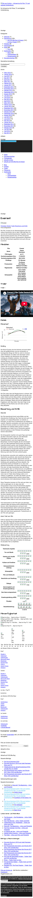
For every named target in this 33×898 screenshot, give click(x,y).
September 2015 (9, 113)
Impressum (4, 872)
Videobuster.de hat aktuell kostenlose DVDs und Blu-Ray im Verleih (17, 768)
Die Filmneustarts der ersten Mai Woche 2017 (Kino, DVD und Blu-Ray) (17, 854)
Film (8, 49)
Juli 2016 (7, 96)
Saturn (2, 705)
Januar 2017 (8, 85)
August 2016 (8, 94)
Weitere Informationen (25, 879)
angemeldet (10, 734)
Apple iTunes (4, 666)
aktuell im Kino (8, 160)
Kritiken (6, 166)
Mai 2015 (7, 120)
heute (5, 154)
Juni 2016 (7, 97)
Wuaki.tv (3, 654)
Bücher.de (4, 707)
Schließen (4, 896)
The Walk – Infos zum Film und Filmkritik (16, 835)
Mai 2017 (7, 78)
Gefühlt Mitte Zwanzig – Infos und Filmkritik (17, 833)
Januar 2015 (8, 122)
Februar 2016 (8, 104)
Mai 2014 (7, 133)
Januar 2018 (8, 74)
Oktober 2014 (8, 128)
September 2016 (9, 92)
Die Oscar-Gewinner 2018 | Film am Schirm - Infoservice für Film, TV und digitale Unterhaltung (17, 790)
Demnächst (7, 38)
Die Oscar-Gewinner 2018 (11, 761)
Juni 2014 (7, 131)
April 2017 (7, 80)
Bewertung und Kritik (21, 226)
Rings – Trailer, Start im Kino (12, 860)
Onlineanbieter (11, 54)
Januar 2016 (8, 106)
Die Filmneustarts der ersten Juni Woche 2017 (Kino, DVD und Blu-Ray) (18, 775)
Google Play (4, 662)
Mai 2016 (7, 99)
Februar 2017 (8, 83)
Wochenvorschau (9, 58)
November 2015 (9, 110)
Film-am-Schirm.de (6, 870)
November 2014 (9, 126)
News (9, 53)
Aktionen (6, 37)
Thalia (2, 703)
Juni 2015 (7, 119)
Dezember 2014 (8, 124)
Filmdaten (4, 226)
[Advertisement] (9, 20)
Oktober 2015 (8, 112)
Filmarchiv (7, 170)
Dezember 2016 (8, 87)
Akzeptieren (4, 880)
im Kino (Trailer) (12, 42)
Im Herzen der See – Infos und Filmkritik (16, 831)
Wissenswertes (11, 56)
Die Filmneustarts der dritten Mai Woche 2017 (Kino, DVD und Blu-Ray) (18, 850)
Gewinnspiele (8, 45)
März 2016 (7, 103)
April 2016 (7, 101)
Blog (5, 165)
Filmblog (6, 44)
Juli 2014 (7, 129)
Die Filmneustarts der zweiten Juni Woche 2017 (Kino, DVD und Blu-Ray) (16, 771)
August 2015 (8, 115)
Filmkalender (8, 158)
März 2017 (7, 81)
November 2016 (9, 88)
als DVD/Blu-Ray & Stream (15, 40)
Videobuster (4, 657)
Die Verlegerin (18, 805)
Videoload (4, 656)
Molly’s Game (18, 792)
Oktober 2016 (8, 90)
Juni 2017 (7, 76)
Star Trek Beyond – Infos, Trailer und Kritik (16, 821)
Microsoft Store (5, 659)
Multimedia (7, 51)
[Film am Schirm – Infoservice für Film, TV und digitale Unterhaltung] (16, 5)
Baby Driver (17, 810)
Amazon (3, 667)
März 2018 (7, 72)
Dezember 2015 (8, 108)
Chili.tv (3, 664)
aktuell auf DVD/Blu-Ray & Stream (14, 162)
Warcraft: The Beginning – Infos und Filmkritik (18, 826)
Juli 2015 (7, 117)
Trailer (6, 168)
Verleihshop (4, 702)
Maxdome (3, 661)
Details (9, 226)
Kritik (5, 47)
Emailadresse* (5, 64)
